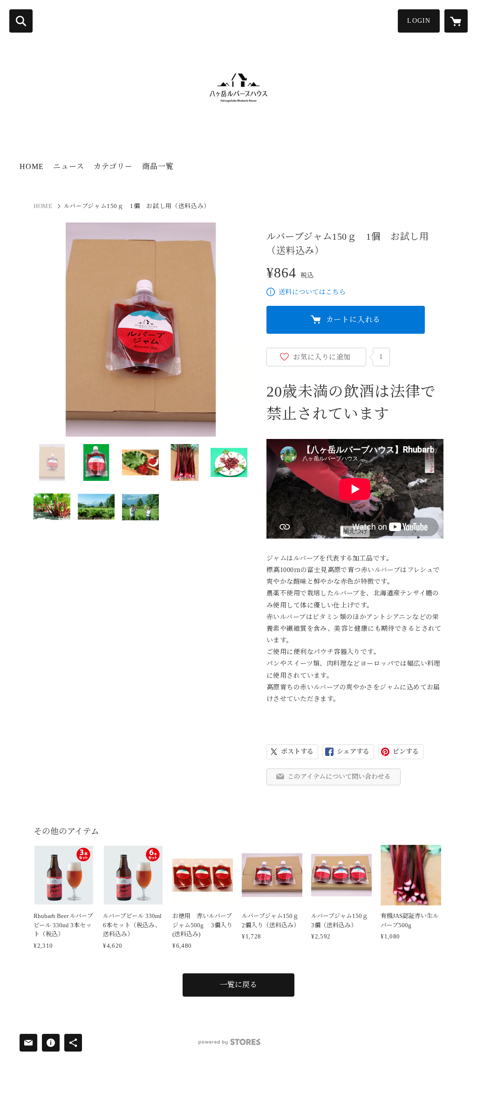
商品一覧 (158, 166)
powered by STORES (229, 1042)
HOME (32, 166)
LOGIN (418, 20)
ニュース (68, 166)
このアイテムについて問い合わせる (339, 776)
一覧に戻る (238, 985)
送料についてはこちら (312, 292)
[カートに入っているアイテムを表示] (456, 21)
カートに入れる (353, 320)
